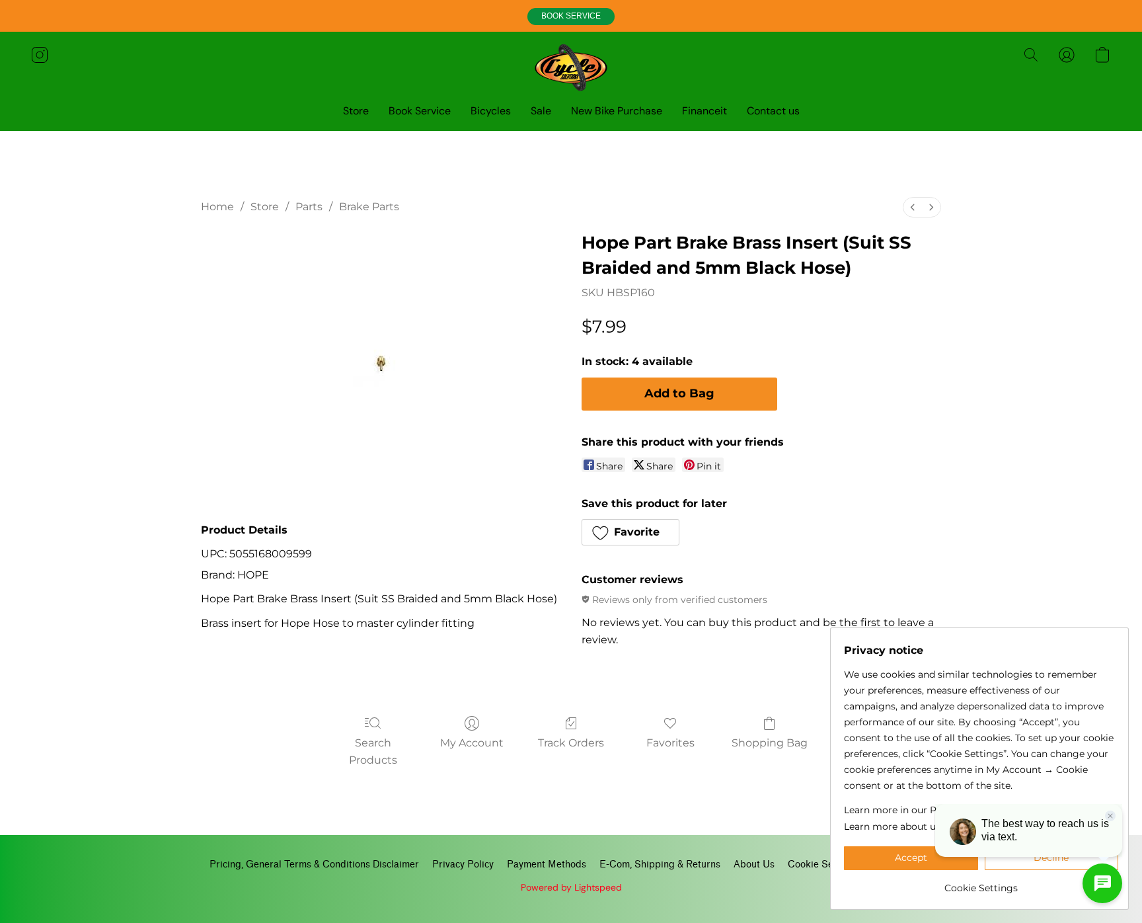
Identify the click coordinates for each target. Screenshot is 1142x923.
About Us (754, 864)
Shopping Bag (770, 743)
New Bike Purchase (616, 111)
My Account (472, 743)
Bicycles (491, 111)
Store (356, 111)
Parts (309, 206)
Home (217, 206)
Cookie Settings (823, 864)
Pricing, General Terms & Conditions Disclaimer (314, 864)
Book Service (420, 111)
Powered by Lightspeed (571, 887)
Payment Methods (546, 864)
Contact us (773, 111)
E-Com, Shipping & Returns (659, 864)
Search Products (373, 751)
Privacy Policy (463, 864)
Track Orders (571, 743)
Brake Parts (369, 206)
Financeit (704, 111)
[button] (571, 16)
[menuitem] (912, 207)
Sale (541, 111)
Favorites (670, 743)
